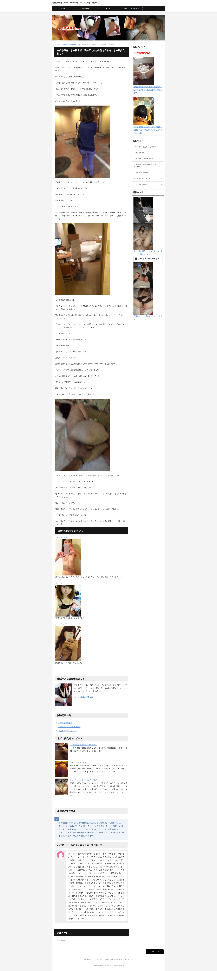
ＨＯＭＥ (63, 8)
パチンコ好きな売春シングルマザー (83, 745)
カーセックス (88, 959)
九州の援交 (98, 959)
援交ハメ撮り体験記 (140, 184)
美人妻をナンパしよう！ (67, 731)
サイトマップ (129, 959)
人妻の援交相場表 (65, 723)
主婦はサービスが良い (131, 8)
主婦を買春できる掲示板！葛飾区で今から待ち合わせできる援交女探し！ (76, 3)
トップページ (57, 44)
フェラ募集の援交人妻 (84, 697)
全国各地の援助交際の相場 (69, 44)
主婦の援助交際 (139, 153)
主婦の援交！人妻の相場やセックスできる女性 (146, 165)
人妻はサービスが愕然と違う (69, 727)
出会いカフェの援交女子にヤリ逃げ (83, 780)
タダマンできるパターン (79, 762)
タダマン (109, 8)
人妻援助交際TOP (62, 940)
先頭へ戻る (155, 951)
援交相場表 (86, 8)
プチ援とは (153, 8)
